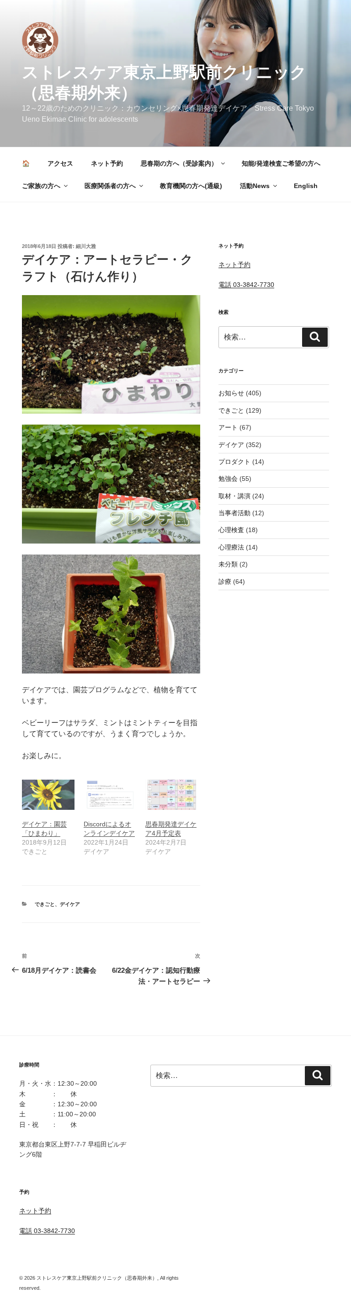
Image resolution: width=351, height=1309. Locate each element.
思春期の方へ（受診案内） (179, 163)
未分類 (228, 564)
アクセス (60, 163)
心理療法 (231, 547)
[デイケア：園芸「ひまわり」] (48, 795)
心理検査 (231, 529)
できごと (45, 904)
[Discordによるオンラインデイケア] (110, 795)
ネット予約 (107, 163)
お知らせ (231, 393)
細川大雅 (86, 246)
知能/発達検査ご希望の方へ (281, 163)
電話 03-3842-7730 (246, 284)
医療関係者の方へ (110, 185)
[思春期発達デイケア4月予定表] (171, 795)
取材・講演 (234, 496)
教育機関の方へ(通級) (191, 185)
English (306, 185)
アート (228, 427)
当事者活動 (234, 513)
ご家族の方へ (41, 185)
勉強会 (228, 478)
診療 (224, 581)
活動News (255, 185)
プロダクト (234, 461)
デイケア (70, 904)
